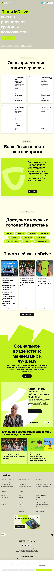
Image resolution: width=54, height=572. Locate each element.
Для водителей (18, 99)
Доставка (3, 489)
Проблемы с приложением (42, 504)
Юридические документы (27, 556)
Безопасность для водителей (43, 486)
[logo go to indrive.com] (5, 3)
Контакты (21, 509)
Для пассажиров (19, 95)
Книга (2, 502)
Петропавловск (12, 241)
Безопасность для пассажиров (43, 484)
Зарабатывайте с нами (24, 482)
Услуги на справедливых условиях (9, 482)
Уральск (26, 241)
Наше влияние (4, 497)
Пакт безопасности (40, 482)
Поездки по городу (5, 484)
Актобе (9, 233)
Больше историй (33, 423)
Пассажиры (39, 497)
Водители (38, 500)
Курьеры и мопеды (40, 502)
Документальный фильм (6, 500)
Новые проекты (22, 502)
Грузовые (21, 491)
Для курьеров (18, 124)
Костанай (27, 237)
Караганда (44, 233)
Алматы (21, 233)
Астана (32, 233)
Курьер (20, 489)
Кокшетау (15, 237)
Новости (21, 504)
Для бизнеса (18, 129)
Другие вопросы (40, 511)
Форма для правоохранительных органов (27, 559)
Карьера (21, 500)
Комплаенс (21, 511)
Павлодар (40, 237)
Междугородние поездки (7, 486)
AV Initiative (3, 504)
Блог (20, 507)
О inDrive (38, 509)
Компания (21, 497)
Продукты (3, 491)
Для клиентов (18, 120)
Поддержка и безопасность (42, 507)
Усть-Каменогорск (42, 241)
